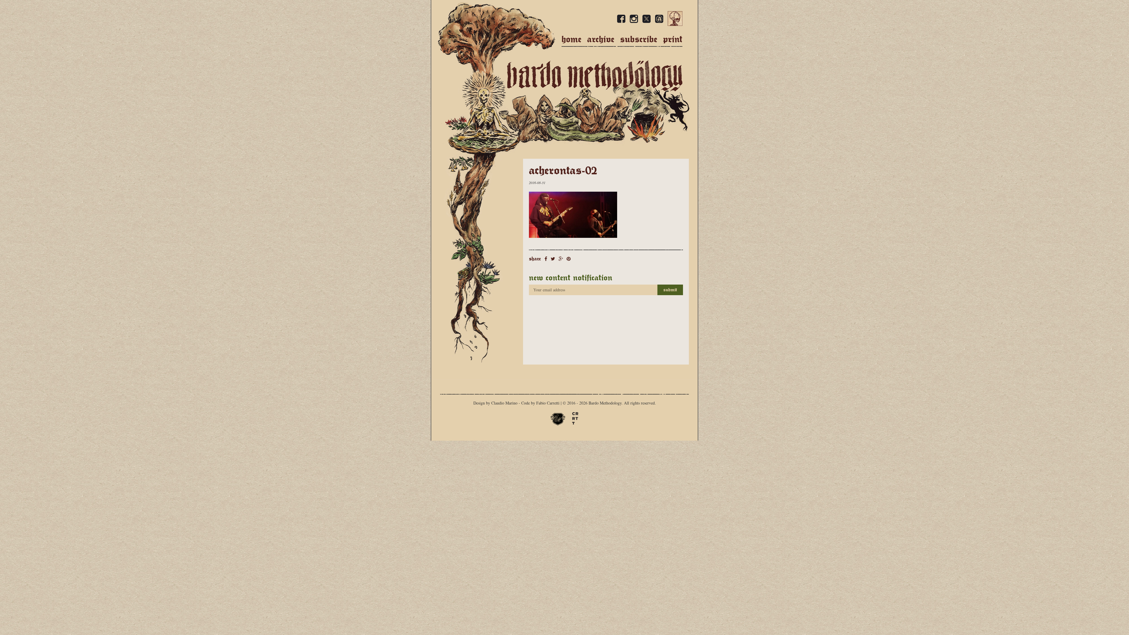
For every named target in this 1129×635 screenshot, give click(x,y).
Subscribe (638, 39)
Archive (600, 39)
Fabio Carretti (548, 403)
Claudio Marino (504, 403)
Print (672, 39)
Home (572, 39)
